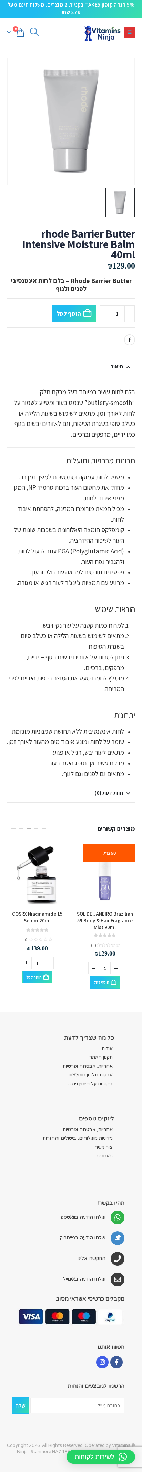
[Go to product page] (104, 874)
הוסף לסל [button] (101, 977)
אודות (107, 1043)
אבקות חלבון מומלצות (90, 1070)
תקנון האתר (101, 1052)
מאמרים (104, 1150)
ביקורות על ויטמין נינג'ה (90, 1079)
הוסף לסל (69, 313)
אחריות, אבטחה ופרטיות (88, 1061)
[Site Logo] (102, 32)
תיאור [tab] (117, 366)
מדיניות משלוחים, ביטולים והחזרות (78, 1133)
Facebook (129, 339)
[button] (129, 32)
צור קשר (104, 1142)
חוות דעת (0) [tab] (108, 792)
